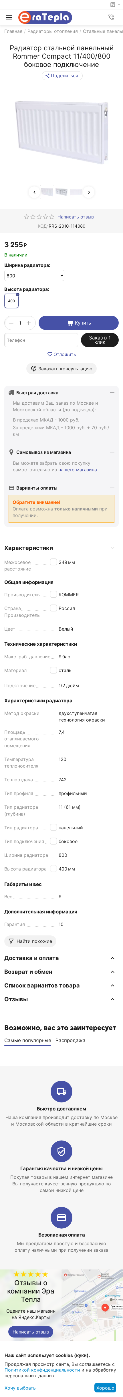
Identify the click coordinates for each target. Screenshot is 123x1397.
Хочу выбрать (20, 1388)
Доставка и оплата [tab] (31, 958)
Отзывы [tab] (16, 999)
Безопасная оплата (61, 1235)
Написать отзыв (31, 1332)
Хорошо (105, 1388)
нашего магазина (77, 469)
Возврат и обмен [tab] (28, 971)
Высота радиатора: (26, 289)
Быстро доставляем (61, 1109)
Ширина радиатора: (27, 265)
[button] (62, 75)
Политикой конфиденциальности (42, 1370)
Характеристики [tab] (28, 548)
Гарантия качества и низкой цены (61, 1168)
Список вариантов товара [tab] (42, 985)
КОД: (43, 226)
